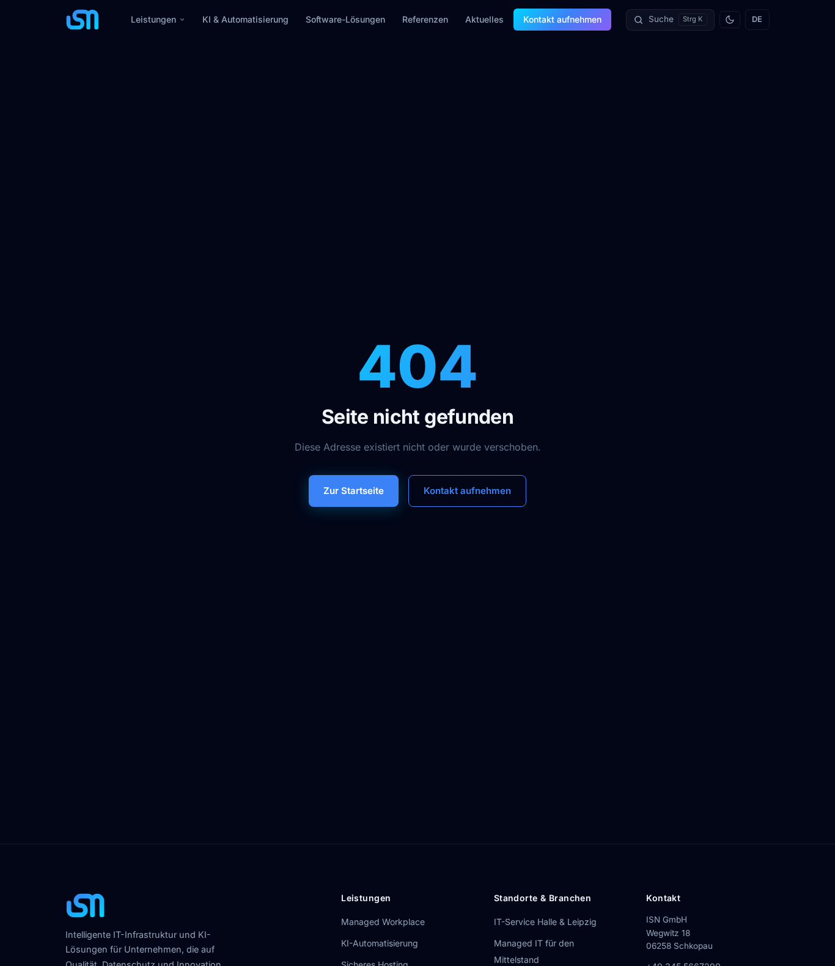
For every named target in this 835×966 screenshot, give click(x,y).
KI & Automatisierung (245, 19)
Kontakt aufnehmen (562, 19)
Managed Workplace (383, 921)
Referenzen (425, 19)
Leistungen (153, 19)
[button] (670, 20)
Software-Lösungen (345, 19)
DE (757, 19)
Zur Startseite (353, 490)
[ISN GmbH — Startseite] (82, 19)
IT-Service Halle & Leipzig (545, 921)
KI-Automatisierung (379, 943)
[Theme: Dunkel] (729, 19)
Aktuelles (484, 19)
